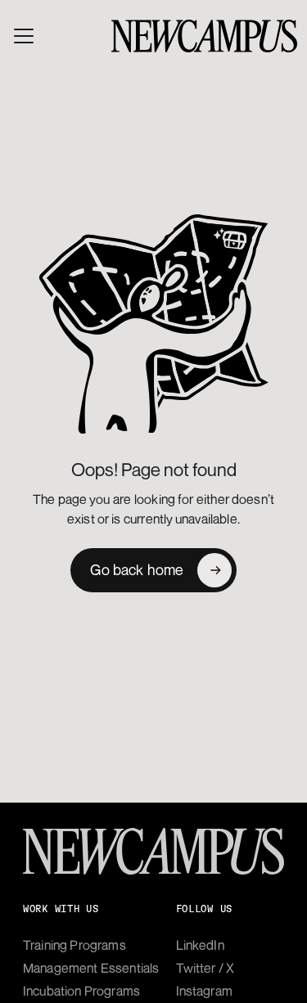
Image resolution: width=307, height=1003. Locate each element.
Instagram (204, 991)
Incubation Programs (81, 991)
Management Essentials (91, 968)
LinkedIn (200, 945)
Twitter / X (205, 968)
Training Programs (74, 945)
